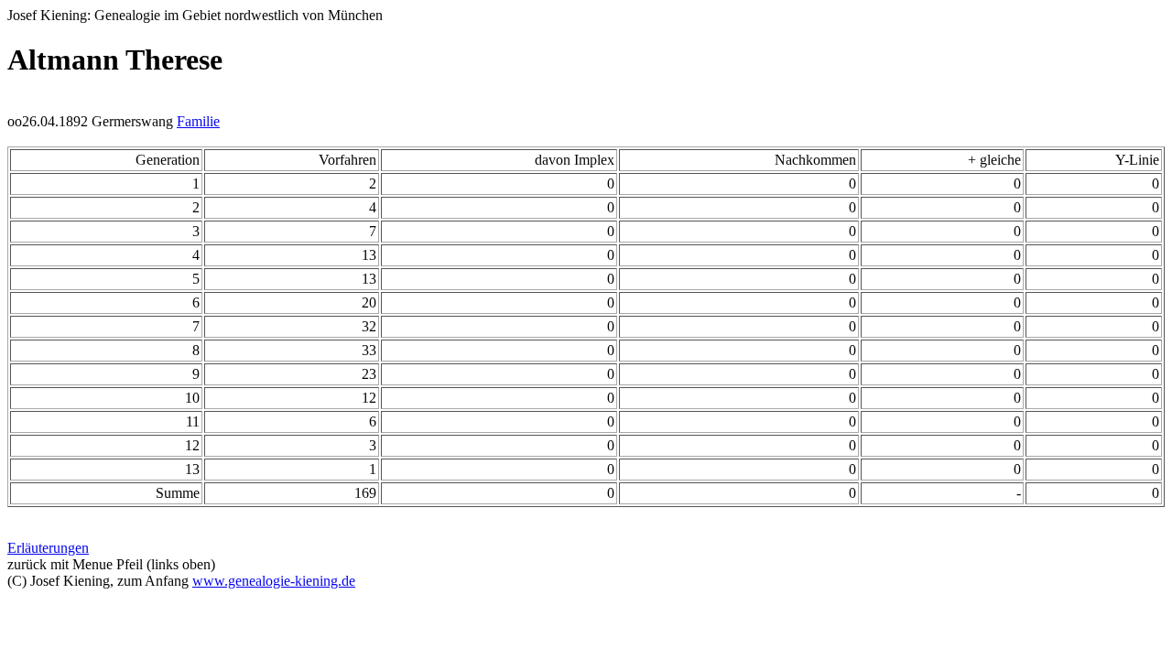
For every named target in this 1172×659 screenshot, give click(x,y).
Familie (198, 121)
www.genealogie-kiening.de (273, 581)
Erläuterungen (48, 548)
